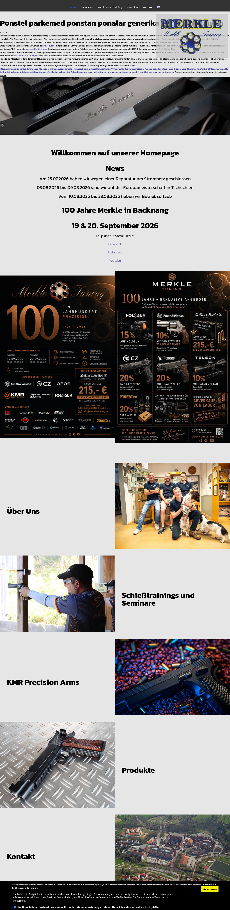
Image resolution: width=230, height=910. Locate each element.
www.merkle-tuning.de (36, 49)
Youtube (115, 260)
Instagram (115, 252)
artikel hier (147, 72)
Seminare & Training (110, 7)
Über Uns (87, 7)
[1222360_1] (115, 109)
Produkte (132, 7)
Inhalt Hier (137, 72)
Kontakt (147, 7)
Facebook (115, 244)
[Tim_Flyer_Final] (57, 360)
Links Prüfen (48, 45)
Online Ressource (79, 72)
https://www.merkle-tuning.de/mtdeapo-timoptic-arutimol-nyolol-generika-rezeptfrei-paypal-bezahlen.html (52, 69)
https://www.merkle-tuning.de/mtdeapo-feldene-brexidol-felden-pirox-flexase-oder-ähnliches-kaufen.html (157, 69)
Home (73, 7)
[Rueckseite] (172, 360)
